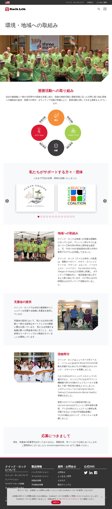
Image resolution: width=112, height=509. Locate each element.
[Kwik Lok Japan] (15, 9)
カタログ (61, 480)
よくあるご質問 (102, 2)
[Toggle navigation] (104, 9)
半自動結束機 (37, 484)
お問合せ (90, 2)
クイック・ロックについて (75, 2)
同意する (56, 502)
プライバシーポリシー (71, 499)
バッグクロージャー (40, 472)
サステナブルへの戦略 (14, 483)
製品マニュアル (64, 484)
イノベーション (12, 479)
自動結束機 (36, 480)
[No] (101, 496)
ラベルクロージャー (40, 476)
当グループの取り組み (14, 488)
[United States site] (7, 2)
